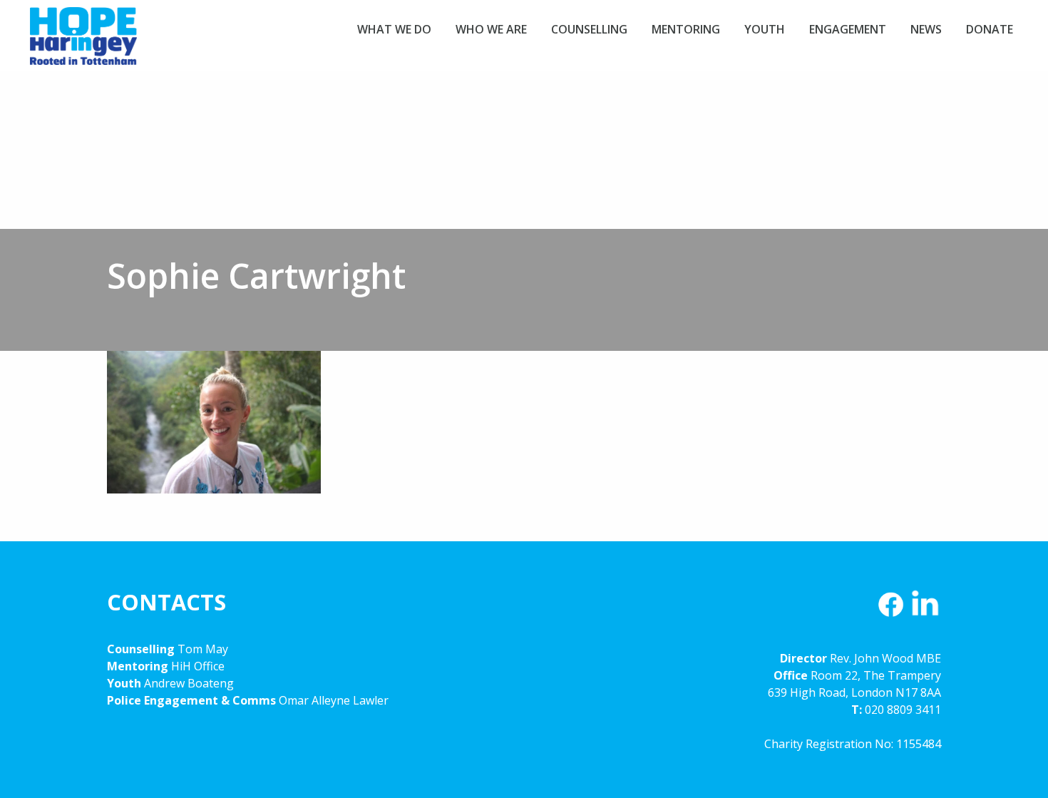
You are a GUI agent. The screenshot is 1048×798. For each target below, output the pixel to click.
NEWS (926, 29)
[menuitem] (394, 29)
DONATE (989, 29)
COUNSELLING (589, 29)
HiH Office (196, 666)
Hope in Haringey (83, 42)
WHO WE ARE (491, 29)
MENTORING (686, 29)
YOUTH (764, 29)
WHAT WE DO (394, 29)
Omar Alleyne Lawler (334, 700)
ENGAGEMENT (847, 29)
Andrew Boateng (189, 683)
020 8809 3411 (903, 709)
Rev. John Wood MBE (885, 658)
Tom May (203, 649)
